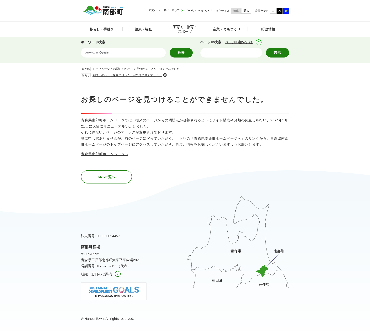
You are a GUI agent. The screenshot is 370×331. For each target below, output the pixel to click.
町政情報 (268, 29)
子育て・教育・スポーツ (185, 29)
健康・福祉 (143, 29)
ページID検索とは (239, 42)
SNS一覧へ (106, 177)
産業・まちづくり (226, 29)
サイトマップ (172, 10)
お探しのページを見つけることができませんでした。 (127, 75)
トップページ (101, 68)
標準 (236, 10)
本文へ (153, 10)
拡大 (246, 10)
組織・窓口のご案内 (96, 274)
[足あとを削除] (165, 75)
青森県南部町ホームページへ (104, 154)
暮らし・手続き (102, 29)
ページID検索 (210, 42)
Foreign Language (198, 10)
